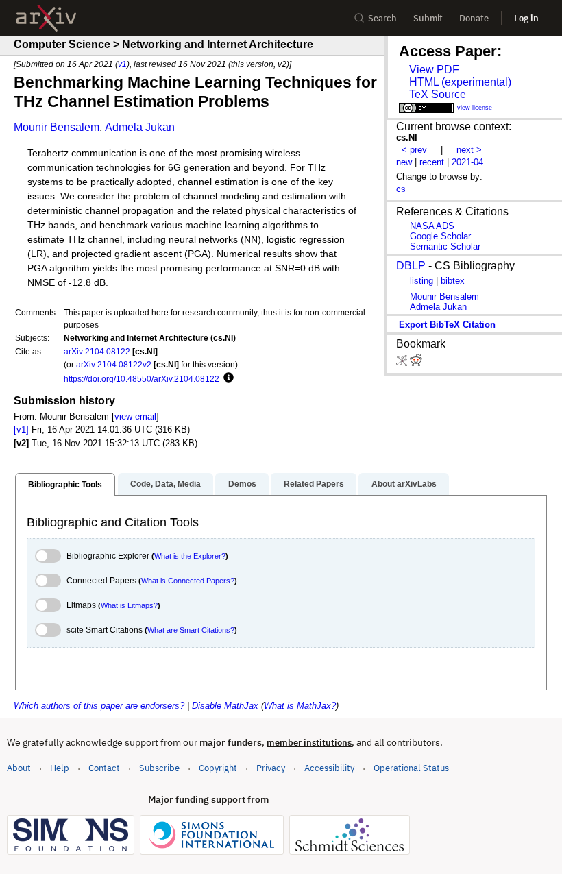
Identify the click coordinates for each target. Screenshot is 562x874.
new (404, 162)
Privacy (270, 768)
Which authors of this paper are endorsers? (99, 706)
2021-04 (467, 162)
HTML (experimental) (460, 82)
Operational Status (411, 768)
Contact (104, 768)
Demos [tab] (242, 484)
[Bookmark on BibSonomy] (403, 363)
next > (469, 150)
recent (431, 162)
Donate (474, 18)
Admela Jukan (140, 127)
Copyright (218, 768)
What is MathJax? (300, 706)
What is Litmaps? (129, 605)
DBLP (411, 265)
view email (135, 416)
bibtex (453, 281)
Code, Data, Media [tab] (165, 484)
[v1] (21, 429)
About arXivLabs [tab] (404, 484)
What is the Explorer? (189, 556)
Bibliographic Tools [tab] (65, 484)
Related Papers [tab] (314, 484)
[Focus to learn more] (226, 378)
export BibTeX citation (447, 324)
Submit (428, 18)
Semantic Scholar (445, 246)
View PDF (434, 69)
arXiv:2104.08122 (97, 351)
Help (59, 768)
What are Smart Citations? (190, 630)
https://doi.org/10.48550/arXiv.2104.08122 (141, 378)
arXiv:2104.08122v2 (113, 364)
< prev (414, 150)
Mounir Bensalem (56, 127)
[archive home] (46, 18)
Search (382, 18)
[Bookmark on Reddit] (416, 363)
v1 (122, 64)
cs (401, 189)
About (19, 768)
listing (421, 281)
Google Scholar (440, 236)
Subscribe (159, 768)
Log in (526, 18)
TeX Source (437, 94)
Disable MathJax (225, 706)
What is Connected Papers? (187, 580)
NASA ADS (432, 226)
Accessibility (329, 768)
